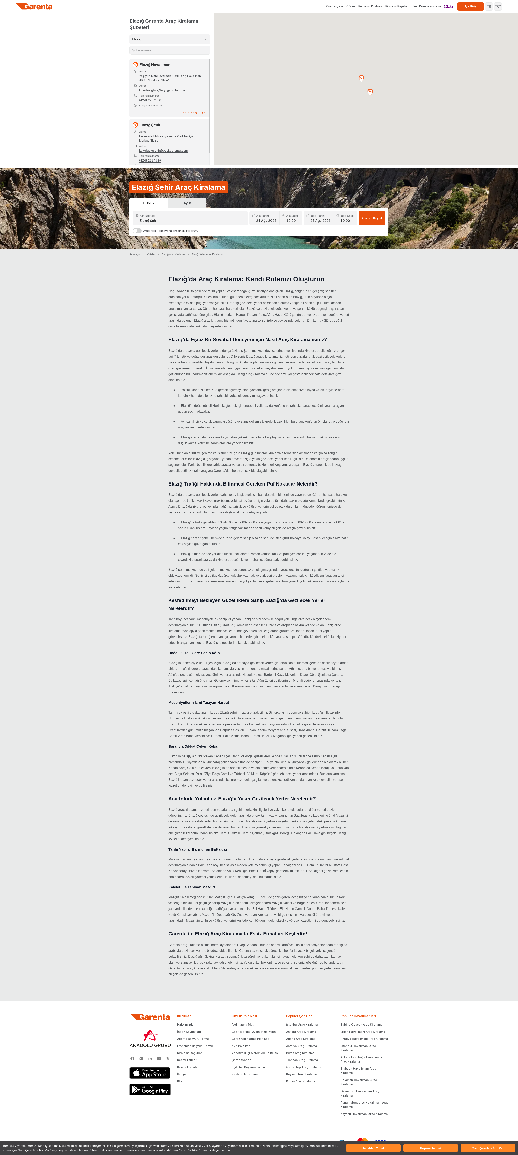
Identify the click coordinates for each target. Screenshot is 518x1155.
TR (489, 6)
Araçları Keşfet (372, 218)
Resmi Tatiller (186, 1060)
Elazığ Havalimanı (155, 65)
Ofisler (350, 6)
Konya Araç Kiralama (300, 1081)
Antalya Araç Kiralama (301, 1046)
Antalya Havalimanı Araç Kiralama (364, 1038)
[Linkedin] (150, 1059)
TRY (498, 6)
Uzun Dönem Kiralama (426, 6)
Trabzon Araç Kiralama (302, 1060)
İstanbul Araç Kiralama (302, 1024)
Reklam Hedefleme (245, 1074)
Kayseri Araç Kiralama (301, 1074)
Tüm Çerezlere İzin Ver (488, 1148)
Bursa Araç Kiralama (300, 1053)
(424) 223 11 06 (150, 100)
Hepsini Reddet (430, 1148)
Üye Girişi (470, 6)
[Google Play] (150, 1089)
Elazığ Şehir (150, 125)
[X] (168, 1059)
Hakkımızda (185, 1024)
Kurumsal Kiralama (370, 6)
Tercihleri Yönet (373, 1148)
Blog (180, 1081)
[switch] (137, 230)
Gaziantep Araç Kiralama (303, 1067)
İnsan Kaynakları (189, 1031)
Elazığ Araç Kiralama (173, 254)
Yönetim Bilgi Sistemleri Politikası (255, 1053)
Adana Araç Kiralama (300, 1038)
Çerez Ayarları (241, 1060)
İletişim (182, 1074)
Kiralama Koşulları (396, 6)
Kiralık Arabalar (188, 1067)
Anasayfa (135, 254)
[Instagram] (141, 1059)
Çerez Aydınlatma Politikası (251, 1038)
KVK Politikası (241, 1046)
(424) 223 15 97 (150, 160)
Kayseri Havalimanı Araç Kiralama (364, 1114)
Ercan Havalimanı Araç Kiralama (363, 1031)
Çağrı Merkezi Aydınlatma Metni (254, 1031)
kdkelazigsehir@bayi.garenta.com (163, 150)
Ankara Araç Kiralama (301, 1031)
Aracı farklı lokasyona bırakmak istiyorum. (170, 230)
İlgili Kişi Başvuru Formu (248, 1067)
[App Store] (150, 1073)
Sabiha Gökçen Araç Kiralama (361, 1024)
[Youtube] (159, 1059)
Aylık (187, 203)
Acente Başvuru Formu (193, 1038)
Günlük (148, 203)
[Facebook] (132, 1059)
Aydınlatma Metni (244, 1024)
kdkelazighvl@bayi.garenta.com (162, 90)
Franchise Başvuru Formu (195, 1046)
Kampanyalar (334, 6)
